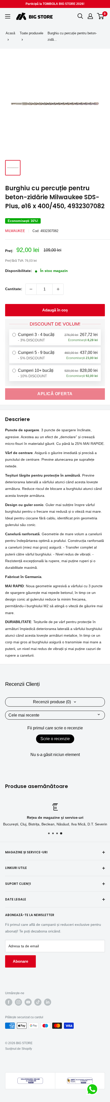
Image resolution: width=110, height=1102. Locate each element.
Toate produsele (31, 33)
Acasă (10, 33)
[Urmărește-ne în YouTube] (28, 1002)
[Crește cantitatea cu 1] (58, 289)
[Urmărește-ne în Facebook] (8, 1002)
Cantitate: (13, 289)
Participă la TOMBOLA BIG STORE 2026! (55, 4)
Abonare (20, 961)
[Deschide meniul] (7, 16)
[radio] (55, 337)
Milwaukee (15, 231)
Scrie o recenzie (55, 739)
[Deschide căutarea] (80, 16)
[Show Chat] (93, 1089)
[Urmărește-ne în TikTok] (37, 1002)
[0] (100, 16)
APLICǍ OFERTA (55, 394)
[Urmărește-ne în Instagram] (18, 1002)
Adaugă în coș (55, 310)
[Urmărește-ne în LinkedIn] (47, 1002)
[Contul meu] (90, 16)
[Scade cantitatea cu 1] (31, 289)
